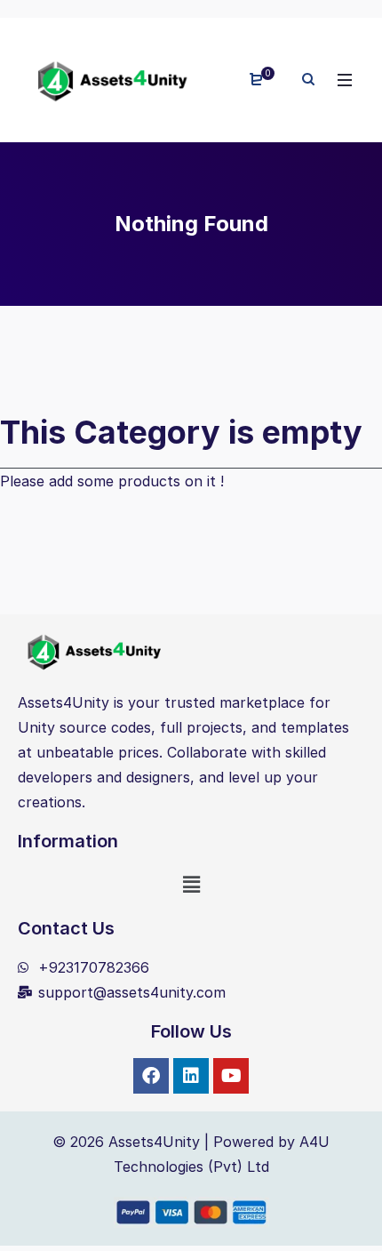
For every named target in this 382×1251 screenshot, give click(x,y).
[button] (191, 884)
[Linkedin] (191, 1076)
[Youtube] (231, 1076)
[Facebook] (151, 1076)
